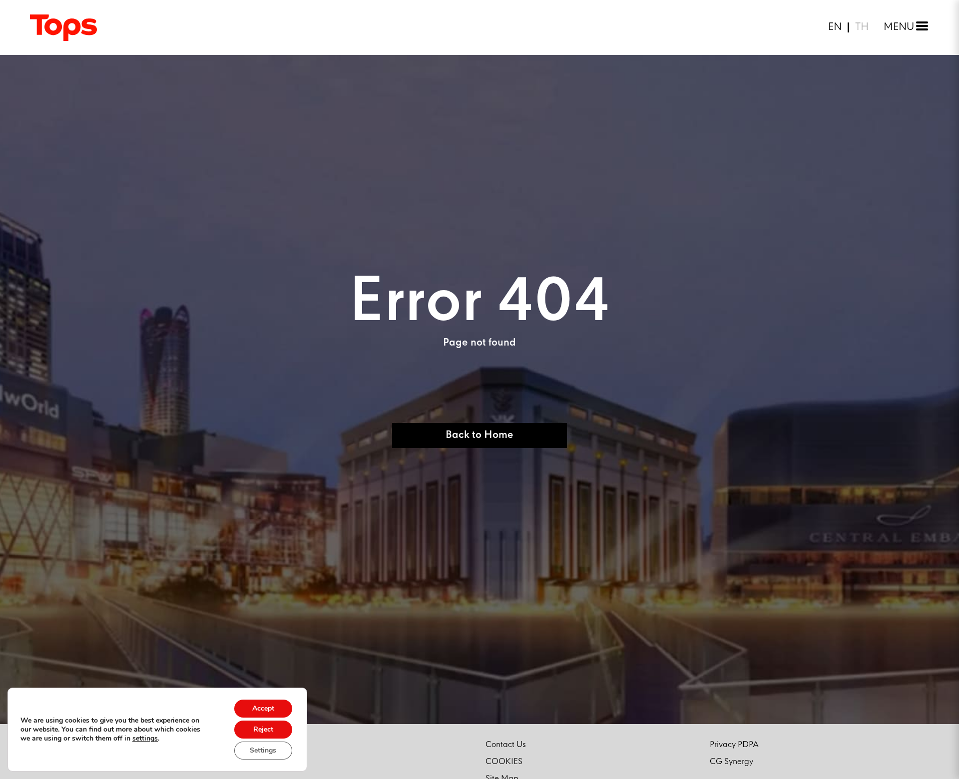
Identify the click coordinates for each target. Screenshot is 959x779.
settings (145, 738)
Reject (263, 729)
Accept (263, 708)
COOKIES (503, 762)
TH (862, 27)
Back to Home (479, 435)
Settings (263, 750)
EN (835, 27)
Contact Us (505, 745)
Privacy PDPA (734, 745)
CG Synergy (731, 762)
